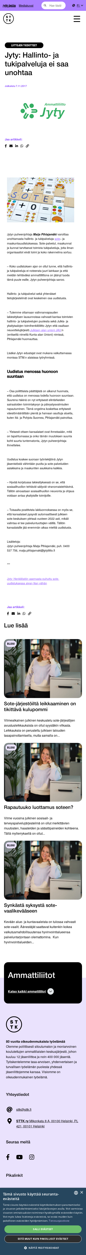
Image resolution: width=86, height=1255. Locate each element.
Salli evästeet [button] (43, 1229)
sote (57, 239)
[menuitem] (79, 5)
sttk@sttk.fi (23, 1109)
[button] (43, 1247)
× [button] (81, 1192)
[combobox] (53, 5)
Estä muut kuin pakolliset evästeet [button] (43, 1239)
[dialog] (43, 1221)
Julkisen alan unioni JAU (45, 330)
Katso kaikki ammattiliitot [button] (27, 991)
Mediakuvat (26, 5)
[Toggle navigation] (77, 18)
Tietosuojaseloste (59, 1220)
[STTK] (31, 18)
